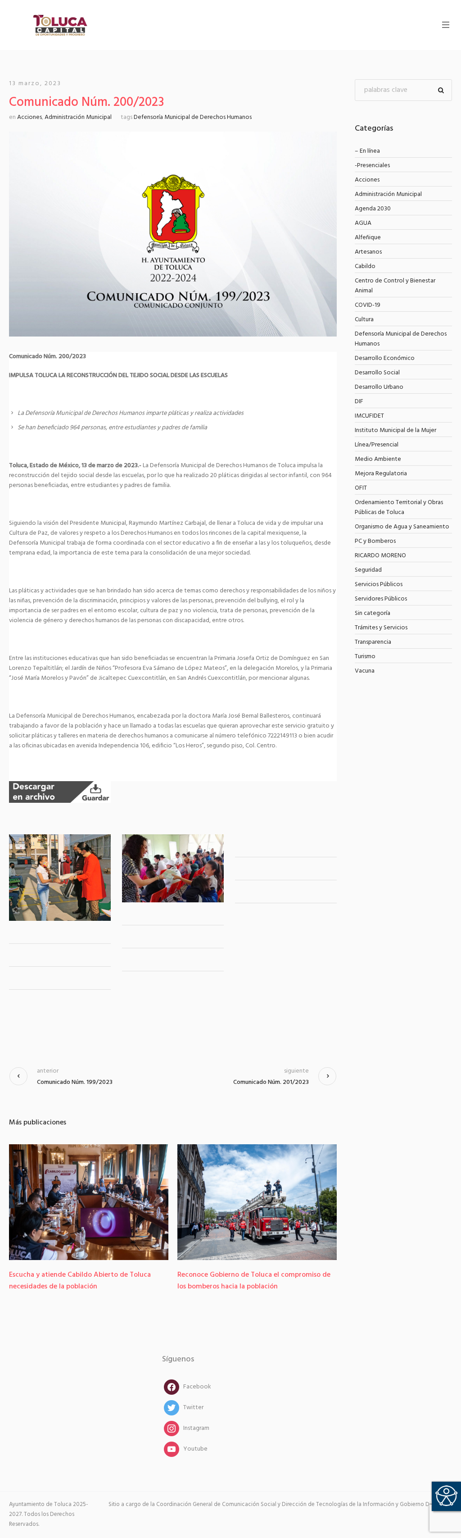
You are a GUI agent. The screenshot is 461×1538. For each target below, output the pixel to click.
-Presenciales (372, 165)
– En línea (367, 151)
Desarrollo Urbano (379, 387)
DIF (359, 401)
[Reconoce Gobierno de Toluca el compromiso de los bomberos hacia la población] (129, 1202)
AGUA (363, 223)
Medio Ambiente (378, 459)
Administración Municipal (78, 117)
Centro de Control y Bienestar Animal (395, 286)
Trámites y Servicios (381, 628)
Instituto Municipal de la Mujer (395, 430)
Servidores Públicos (381, 599)
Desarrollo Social (377, 373)
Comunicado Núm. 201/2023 (271, 1082)
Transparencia (373, 642)
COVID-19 (367, 305)
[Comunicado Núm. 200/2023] (173, 234)
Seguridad (368, 570)
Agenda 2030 (373, 209)
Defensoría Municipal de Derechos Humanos (193, 117)
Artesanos (368, 252)
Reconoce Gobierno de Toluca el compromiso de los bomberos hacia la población (126, 1280)
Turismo (365, 656)
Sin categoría (372, 613)
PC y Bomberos (375, 541)
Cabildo (365, 266)
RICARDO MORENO (380, 556)
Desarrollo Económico (385, 358)
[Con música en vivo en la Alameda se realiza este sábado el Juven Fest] (298, 1202)
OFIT (361, 488)
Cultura (364, 319)
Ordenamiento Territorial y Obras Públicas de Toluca (399, 507)
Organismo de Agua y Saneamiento (402, 527)
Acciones (29, 117)
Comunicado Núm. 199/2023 (75, 1082)
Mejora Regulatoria (381, 474)
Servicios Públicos (378, 584)
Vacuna (365, 671)
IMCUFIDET (369, 416)
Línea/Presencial (376, 445)
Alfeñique (368, 237)
